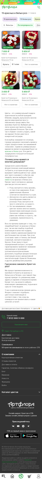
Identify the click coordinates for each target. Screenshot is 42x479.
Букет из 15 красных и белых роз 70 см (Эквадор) (9, 60)
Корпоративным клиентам (12, 357)
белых (16, 151)
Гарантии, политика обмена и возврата (17, 368)
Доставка (6, 335)
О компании (8, 354)
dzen (23, 426)
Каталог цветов (10, 392)
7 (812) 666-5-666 (15, 318)
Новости (5, 378)
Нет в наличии (31, 64)
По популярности (25, 25)
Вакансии (5, 375)
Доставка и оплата (9, 364)
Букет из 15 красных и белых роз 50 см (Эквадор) (29, 100)
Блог (3, 371)
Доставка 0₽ (8, 47)
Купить (6, 64)
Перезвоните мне (21, 324)
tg (28, 426)
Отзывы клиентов (9, 361)
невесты (8, 180)
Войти (4, 385)
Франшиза (6, 382)
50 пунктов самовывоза (12, 347)
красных (8, 151)
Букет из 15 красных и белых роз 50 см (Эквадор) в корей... (29, 60)
